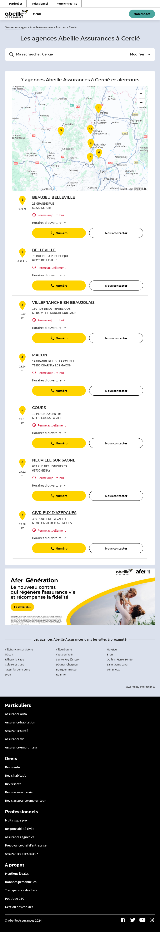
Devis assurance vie (18, 792)
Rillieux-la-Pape (14, 659)
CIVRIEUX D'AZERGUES (54, 513)
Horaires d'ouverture (46, 222)
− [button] (141, 103)
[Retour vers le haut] (144, 907)
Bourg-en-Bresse (66, 669)
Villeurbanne (64, 649)
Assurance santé (16, 730)
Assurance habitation (20, 722)
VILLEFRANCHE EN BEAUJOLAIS (63, 303)
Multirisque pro (16, 820)
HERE (144, 188)
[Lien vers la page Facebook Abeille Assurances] (123, 920)
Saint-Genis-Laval (117, 664)
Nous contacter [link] (116, 233)
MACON (39, 355)
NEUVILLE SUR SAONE (53, 460)
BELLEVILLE (44, 250)
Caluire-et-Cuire (14, 664)
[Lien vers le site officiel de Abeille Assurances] (16, 14)
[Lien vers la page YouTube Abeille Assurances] (142, 920)
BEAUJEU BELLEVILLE (53, 198)
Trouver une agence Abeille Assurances (29, 27)
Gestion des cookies (19, 907)
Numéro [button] (62, 233)
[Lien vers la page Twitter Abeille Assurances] (133, 920)
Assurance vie (14, 739)
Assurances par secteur (21, 854)
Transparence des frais (21, 890)
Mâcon (9, 654)
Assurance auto (16, 714)
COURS (39, 408)
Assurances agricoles (19, 837)
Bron (110, 654)
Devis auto (12, 767)
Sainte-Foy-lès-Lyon (68, 659)
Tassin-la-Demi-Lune (17, 669)
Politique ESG (14, 898)
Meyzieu (112, 649)
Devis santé (13, 784)
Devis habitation (16, 775)
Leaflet (123, 188)
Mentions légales (17, 873)
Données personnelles (20, 882)
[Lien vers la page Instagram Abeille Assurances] (152, 920)
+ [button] (141, 93)
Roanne (61, 674)
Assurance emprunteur (21, 747)
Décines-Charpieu (67, 664)
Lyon (8, 674)
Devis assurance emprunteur (25, 800)
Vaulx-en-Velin (65, 654)
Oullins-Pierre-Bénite (119, 659)
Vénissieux (113, 669)
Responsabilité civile (19, 828)
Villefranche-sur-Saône (19, 649)
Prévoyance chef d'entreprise (25, 845)
